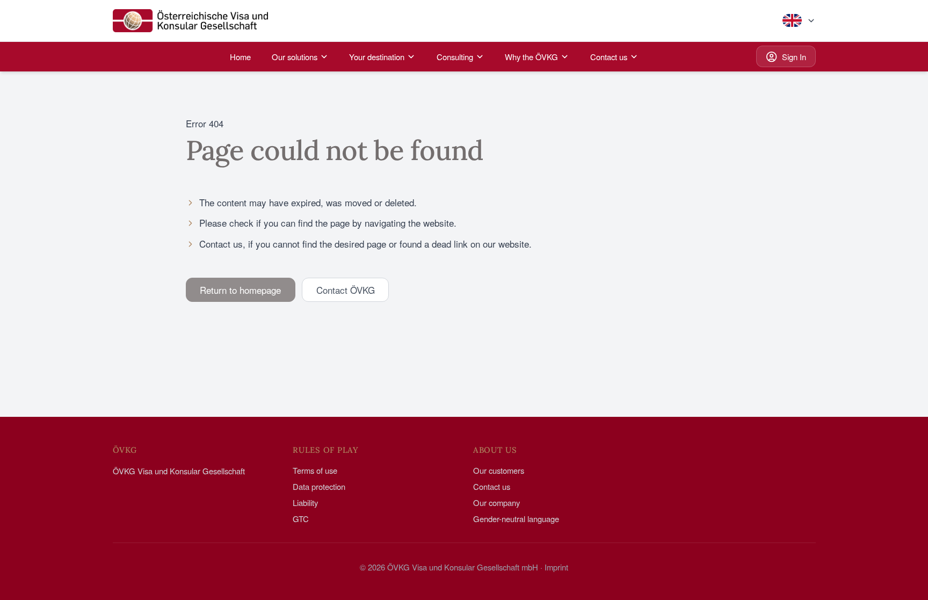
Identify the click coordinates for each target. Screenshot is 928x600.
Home (240, 56)
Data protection (319, 486)
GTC (301, 518)
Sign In (794, 56)
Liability (305, 502)
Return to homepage (240, 290)
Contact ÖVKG (345, 290)
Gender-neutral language (516, 518)
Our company (496, 502)
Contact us (491, 486)
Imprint (556, 567)
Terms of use (315, 470)
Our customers (498, 470)
